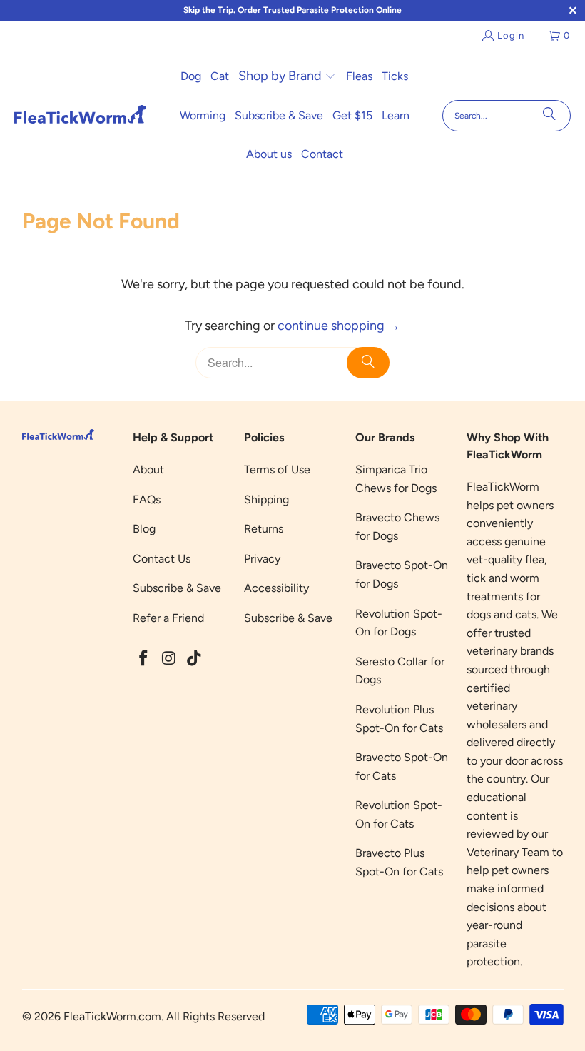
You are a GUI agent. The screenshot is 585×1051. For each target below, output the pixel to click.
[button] (287, 77)
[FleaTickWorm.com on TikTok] (194, 659)
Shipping (266, 499)
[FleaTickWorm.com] (80, 115)
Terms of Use (277, 469)
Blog (144, 528)
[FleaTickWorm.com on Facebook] (143, 659)
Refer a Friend (168, 618)
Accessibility (276, 588)
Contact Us (161, 558)
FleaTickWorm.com (112, 1016)
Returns (263, 528)
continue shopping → (339, 325)
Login (510, 35)
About (148, 469)
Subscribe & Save (177, 588)
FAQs (147, 499)
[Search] (549, 115)
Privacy (262, 558)
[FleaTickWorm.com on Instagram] (169, 659)
